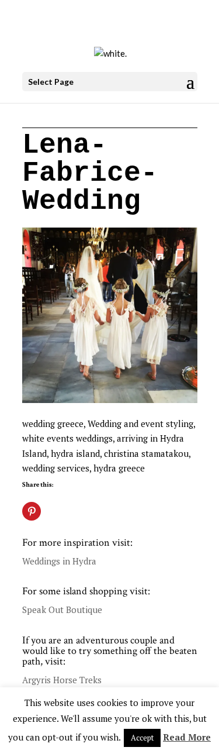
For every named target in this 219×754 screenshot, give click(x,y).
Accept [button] (142, 737)
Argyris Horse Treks (62, 680)
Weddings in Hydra (59, 561)
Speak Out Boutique (62, 609)
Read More (187, 737)
